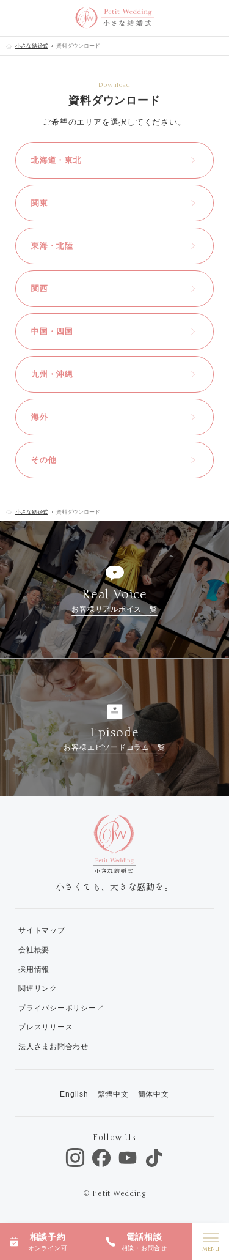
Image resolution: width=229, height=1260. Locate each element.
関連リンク (37, 988)
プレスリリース (45, 1027)
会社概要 (33, 950)
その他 (43, 459)
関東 (39, 202)
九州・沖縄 (52, 374)
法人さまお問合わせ (53, 1046)
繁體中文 (113, 1094)
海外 (39, 416)
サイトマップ (41, 930)
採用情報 (33, 969)
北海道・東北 (56, 160)
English (74, 1094)
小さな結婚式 (31, 46)
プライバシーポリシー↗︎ (61, 1008)
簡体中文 (153, 1094)
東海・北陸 (52, 245)
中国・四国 (52, 331)
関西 (39, 288)
